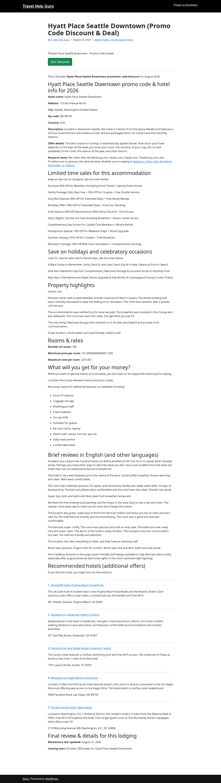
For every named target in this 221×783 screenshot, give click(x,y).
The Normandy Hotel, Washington (71, 707)
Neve (26, 778)
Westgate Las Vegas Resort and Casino (74, 678)
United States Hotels (121, 39)
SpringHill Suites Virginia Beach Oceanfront (77, 585)
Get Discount (60, 62)
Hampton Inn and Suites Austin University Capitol (81, 648)
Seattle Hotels (101, 39)
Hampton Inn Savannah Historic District (75, 614)
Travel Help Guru (60, 39)
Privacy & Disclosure (186, 5)
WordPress (51, 778)
